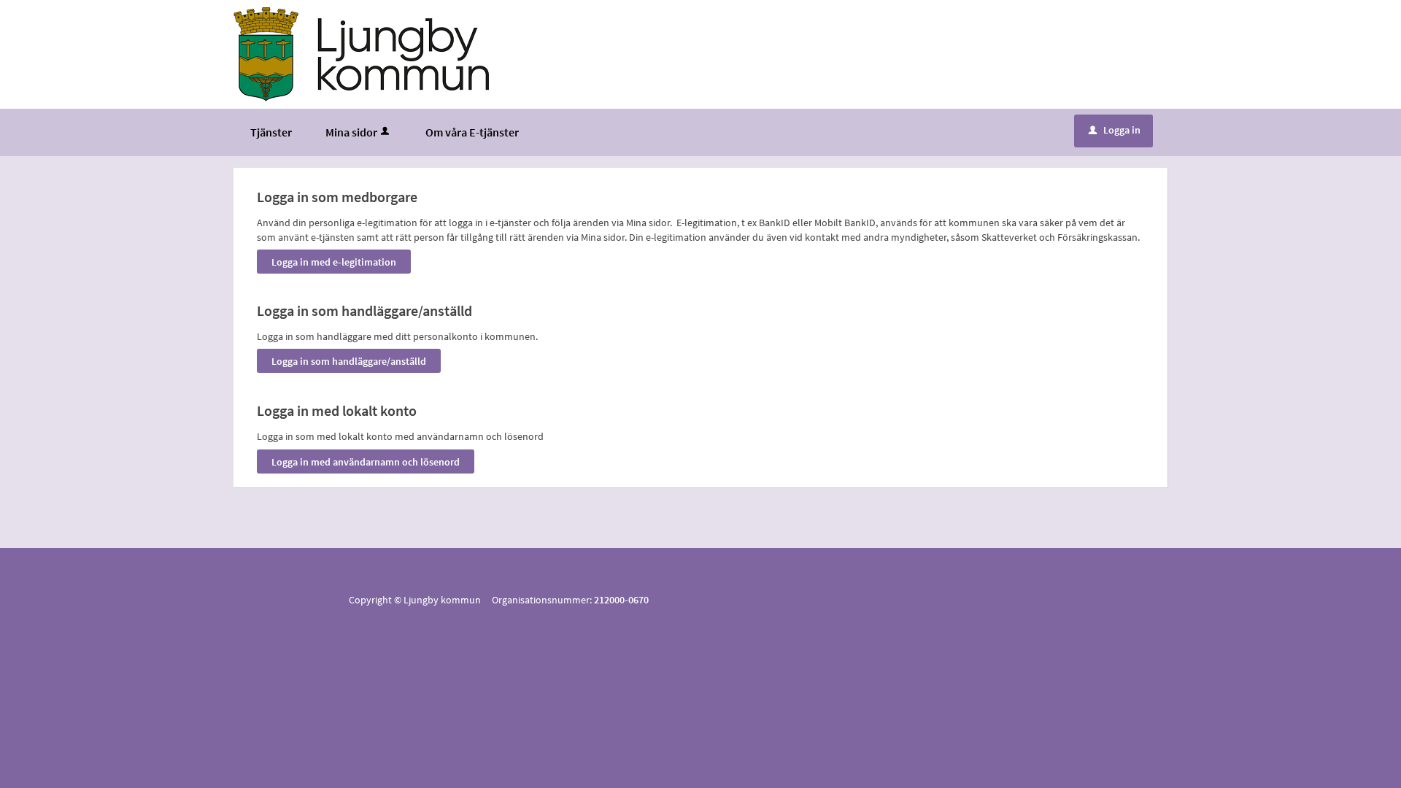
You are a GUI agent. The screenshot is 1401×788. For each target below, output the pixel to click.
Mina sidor (351, 132)
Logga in (1115, 129)
